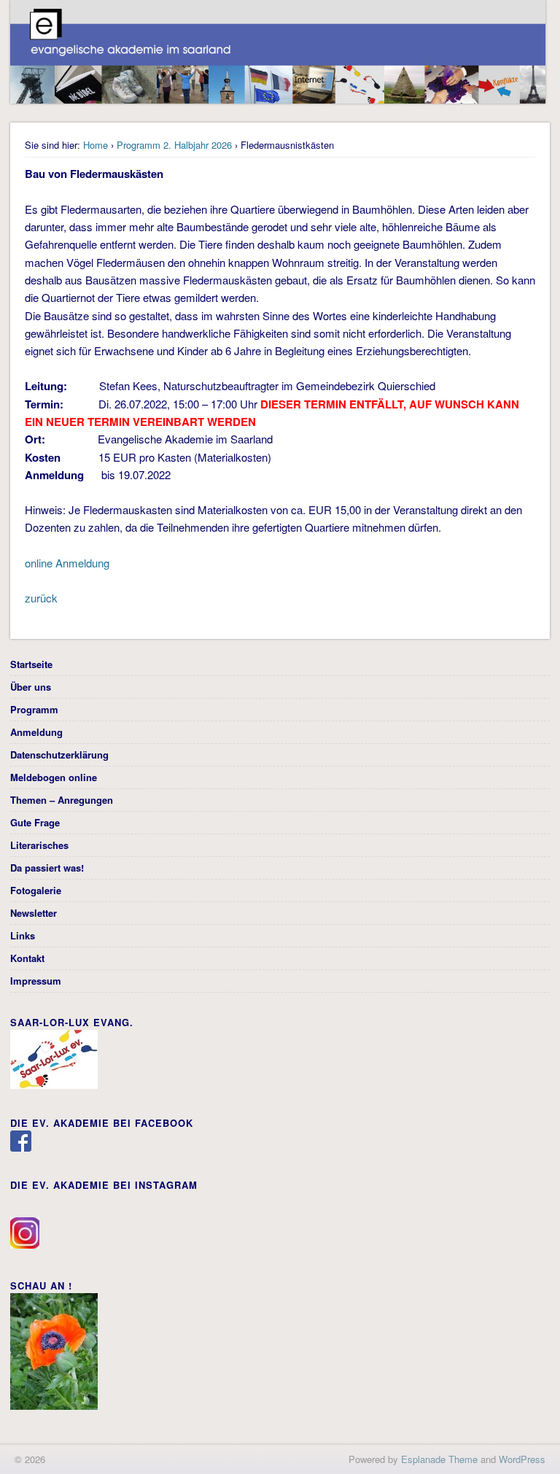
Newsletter (33, 913)
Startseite (31, 664)
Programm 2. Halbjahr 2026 (174, 145)
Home (95, 145)
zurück (41, 597)
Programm (34, 709)
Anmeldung (36, 732)
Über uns (30, 687)
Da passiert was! (47, 867)
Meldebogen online (53, 777)
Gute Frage (35, 822)
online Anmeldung (68, 562)
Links (22, 935)
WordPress (522, 1459)
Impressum (35, 981)
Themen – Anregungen (61, 800)
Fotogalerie (35, 890)
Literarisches (39, 845)
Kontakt (27, 958)
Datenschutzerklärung (59, 754)
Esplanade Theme (439, 1459)
